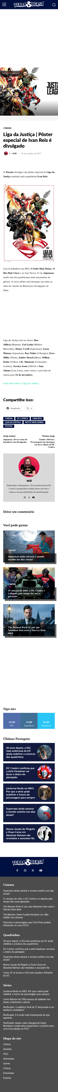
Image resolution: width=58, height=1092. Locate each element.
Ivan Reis (37, 419)
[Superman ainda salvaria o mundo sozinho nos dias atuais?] (29, 546)
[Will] (6, 153)
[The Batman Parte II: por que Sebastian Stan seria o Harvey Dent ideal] (29, 620)
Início (5, 74)
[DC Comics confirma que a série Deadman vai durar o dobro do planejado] (44, 772)
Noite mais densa (34, 422)
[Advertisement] (29, 38)
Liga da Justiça (13, 422)
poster (8, 426)
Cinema (13, 74)
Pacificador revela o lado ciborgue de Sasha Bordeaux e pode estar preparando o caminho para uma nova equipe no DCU (28, 1026)
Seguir (29, 714)
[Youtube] (33, 497)
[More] (42, 162)
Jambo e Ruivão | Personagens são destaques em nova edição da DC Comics (43, 443)
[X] (29, 497)
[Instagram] (25, 497)
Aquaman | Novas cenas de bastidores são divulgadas (15, 440)
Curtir (12, 714)
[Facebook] (17, 870)
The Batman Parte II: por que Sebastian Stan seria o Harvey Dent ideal (26, 630)
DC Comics (22, 419)
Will (15, 153)
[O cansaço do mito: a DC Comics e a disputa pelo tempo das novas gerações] (29, 583)
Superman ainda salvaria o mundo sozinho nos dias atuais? (26, 558)
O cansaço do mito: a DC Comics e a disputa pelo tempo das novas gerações (26, 593)
